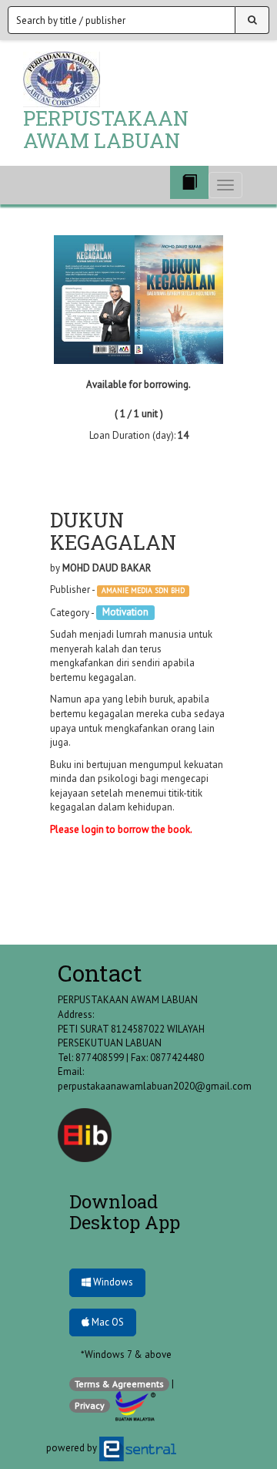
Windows (112, 1282)
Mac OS (106, 1322)
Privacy (90, 1405)
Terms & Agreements (119, 1384)
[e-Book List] (189, 182)
